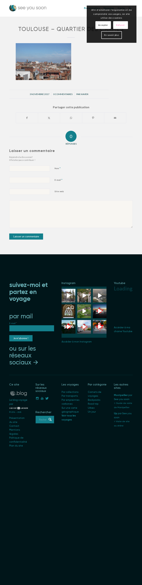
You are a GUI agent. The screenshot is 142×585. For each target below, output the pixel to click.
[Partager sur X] (49, 118)
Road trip (93, 403)
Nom (57, 168)
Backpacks (94, 400)
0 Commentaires (62, 94)
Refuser (120, 25)
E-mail (58, 180)
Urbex (91, 407)
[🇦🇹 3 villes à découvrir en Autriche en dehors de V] (84, 295)
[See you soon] (28, 8)
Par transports (70, 395)
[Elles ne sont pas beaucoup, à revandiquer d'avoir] (84, 311)
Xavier (84, 94)
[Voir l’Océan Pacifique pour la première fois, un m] (99, 311)
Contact (14, 426)
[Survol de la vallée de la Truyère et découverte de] (99, 295)
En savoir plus (111, 35)
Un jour (92, 411)
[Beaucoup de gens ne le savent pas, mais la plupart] (68, 327)
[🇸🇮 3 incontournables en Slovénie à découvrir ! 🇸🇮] (68, 295)
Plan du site (16, 445)
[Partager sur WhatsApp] (71, 118)
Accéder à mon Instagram (77, 341)
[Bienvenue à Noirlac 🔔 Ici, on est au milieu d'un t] (68, 311)
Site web (59, 191)
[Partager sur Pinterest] (93, 118)
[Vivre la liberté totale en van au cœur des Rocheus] (84, 327)
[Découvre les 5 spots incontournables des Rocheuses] (99, 327)
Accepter (103, 25)
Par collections (70, 392)
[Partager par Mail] (115, 118)
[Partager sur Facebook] (27, 118)
